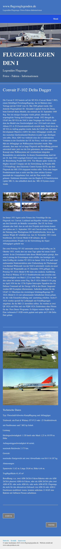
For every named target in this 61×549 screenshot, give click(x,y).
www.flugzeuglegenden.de (19, 6)
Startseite (6, 540)
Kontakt (13, 540)
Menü (55, 18)
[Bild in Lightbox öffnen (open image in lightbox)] (11, 196)
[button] (8, 515)
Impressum (22, 540)
